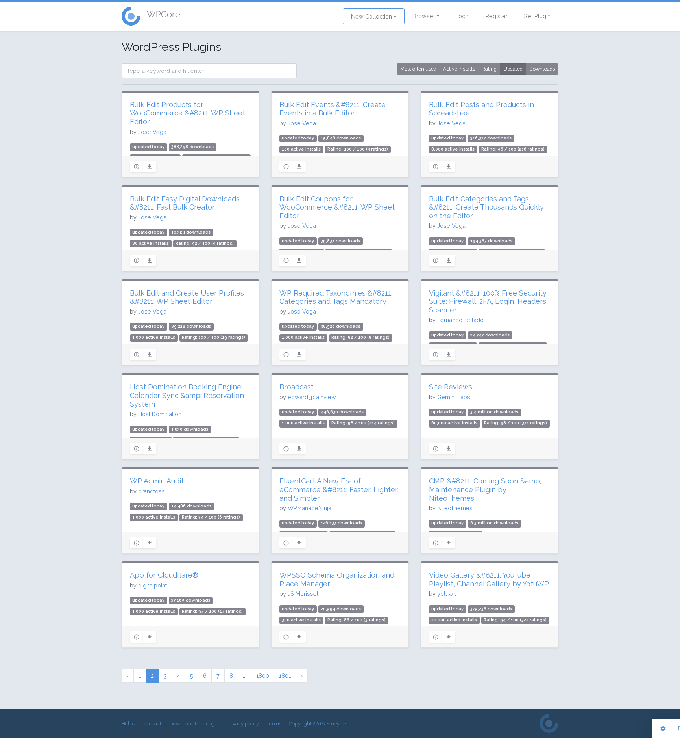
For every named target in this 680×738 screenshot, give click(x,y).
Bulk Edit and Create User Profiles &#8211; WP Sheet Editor (187, 297)
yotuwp (447, 593)
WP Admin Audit (157, 481)
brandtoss (151, 491)
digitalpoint (152, 585)
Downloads (542, 69)
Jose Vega (152, 131)
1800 (262, 675)
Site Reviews (450, 387)
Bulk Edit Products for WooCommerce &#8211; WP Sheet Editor (187, 113)
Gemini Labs (453, 397)
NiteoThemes (455, 508)
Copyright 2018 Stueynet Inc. (323, 724)
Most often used (418, 69)
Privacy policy (242, 724)
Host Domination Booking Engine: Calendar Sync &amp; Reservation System (187, 395)
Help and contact (141, 724)
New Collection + (373, 16)
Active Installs (459, 69)
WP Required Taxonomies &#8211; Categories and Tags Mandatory (335, 297)
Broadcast (296, 387)
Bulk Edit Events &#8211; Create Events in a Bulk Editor (332, 108)
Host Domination (159, 414)
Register (497, 16)
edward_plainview (312, 397)
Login (462, 16)
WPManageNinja (309, 508)
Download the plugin (194, 724)
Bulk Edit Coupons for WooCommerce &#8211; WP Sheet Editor (337, 207)
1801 (285, 675)
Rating (489, 69)
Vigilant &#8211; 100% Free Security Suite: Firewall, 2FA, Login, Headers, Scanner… (488, 301)
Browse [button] (423, 16)
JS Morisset (303, 593)
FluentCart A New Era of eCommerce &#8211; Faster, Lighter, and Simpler (339, 489)
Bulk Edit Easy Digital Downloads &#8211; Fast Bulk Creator (185, 203)
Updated (513, 69)
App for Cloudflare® (164, 575)
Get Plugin (537, 16)
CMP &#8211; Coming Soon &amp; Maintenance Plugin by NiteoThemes (485, 489)
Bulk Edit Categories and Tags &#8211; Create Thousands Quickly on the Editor (486, 207)
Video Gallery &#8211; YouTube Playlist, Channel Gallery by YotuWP (489, 579)
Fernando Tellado (460, 319)
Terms (274, 724)
